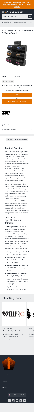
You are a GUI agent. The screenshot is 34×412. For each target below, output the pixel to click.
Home (5, 22)
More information (21, 140)
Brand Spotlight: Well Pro (12, 331)
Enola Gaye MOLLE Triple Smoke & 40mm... (20, 22)
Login (17, 95)
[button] (3, 12)
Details (9, 140)
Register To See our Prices (17, 101)
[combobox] (17, 16)
